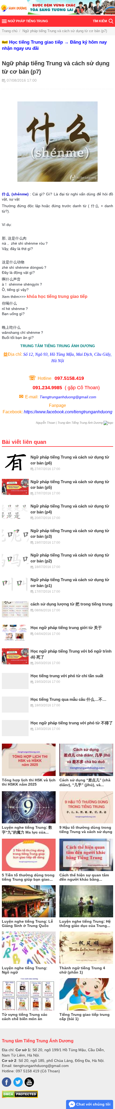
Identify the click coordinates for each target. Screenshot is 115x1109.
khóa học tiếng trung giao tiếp (57, 296)
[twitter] (18, 1082)
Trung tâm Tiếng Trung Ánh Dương (38, 1040)
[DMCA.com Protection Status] (20, 1097)
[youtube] (29, 1082)
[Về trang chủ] (57, 8)
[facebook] (6, 1082)
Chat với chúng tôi (92, 1104)
